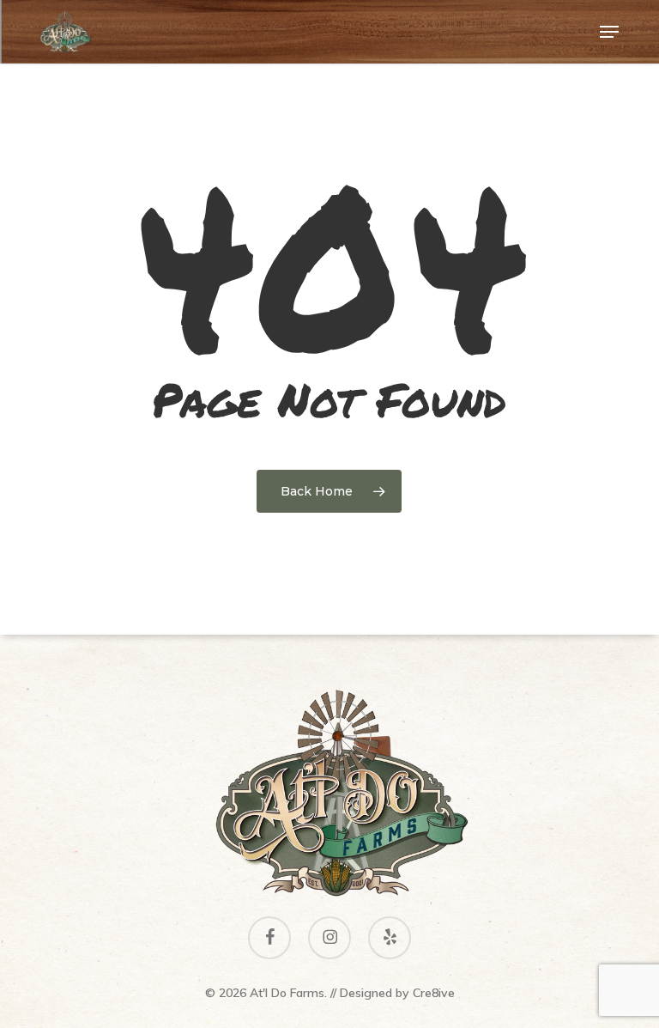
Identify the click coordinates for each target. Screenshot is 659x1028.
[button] (609, 31)
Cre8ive (434, 993)
